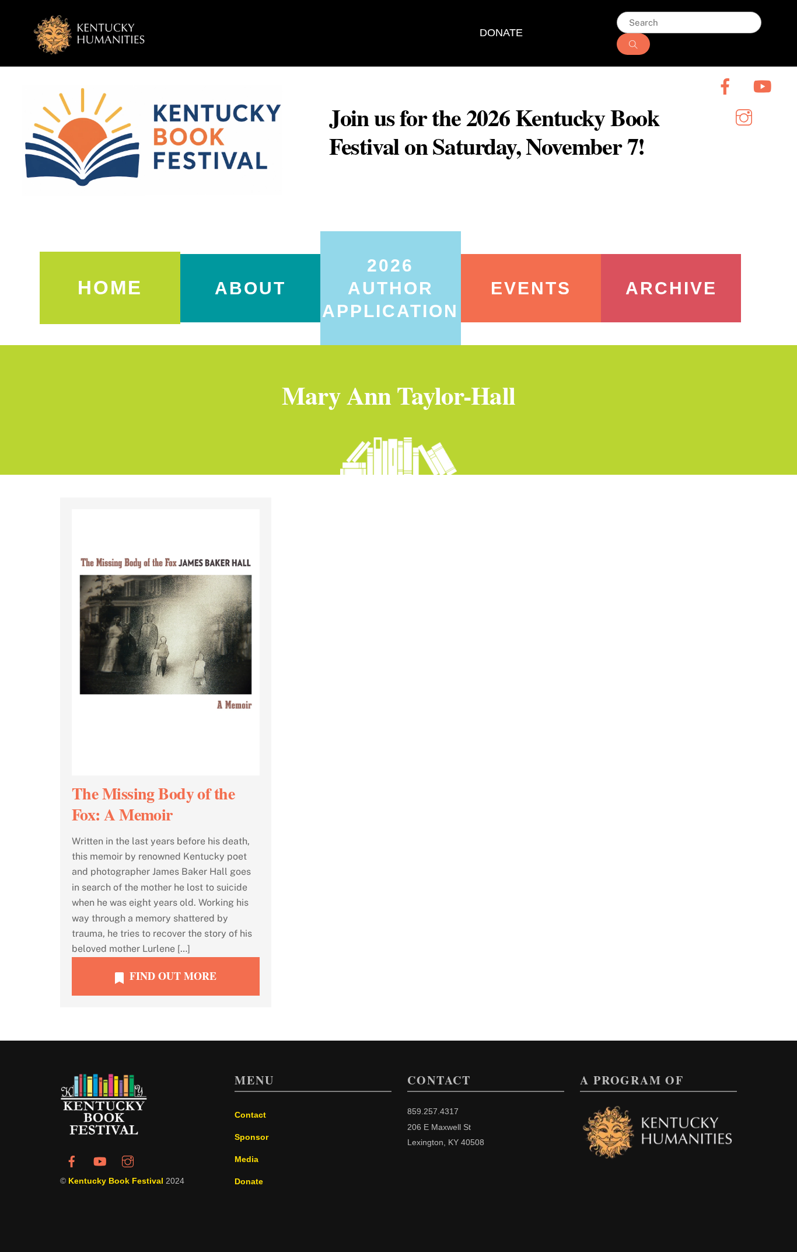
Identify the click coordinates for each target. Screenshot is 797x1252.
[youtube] (765, 85)
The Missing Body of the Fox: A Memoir (153, 803)
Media (246, 1159)
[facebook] (727, 85)
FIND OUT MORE (173, 975)
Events (531, 288)
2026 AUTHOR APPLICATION (390, 288)
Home (110, 287)
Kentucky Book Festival (115, 1180)
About (250, 288)
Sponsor (251, 1137)
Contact (250, 1114)
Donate (249, 1181)
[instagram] (746, 116)
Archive (671, 288)
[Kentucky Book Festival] (104, 1131)
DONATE (501, 33)
